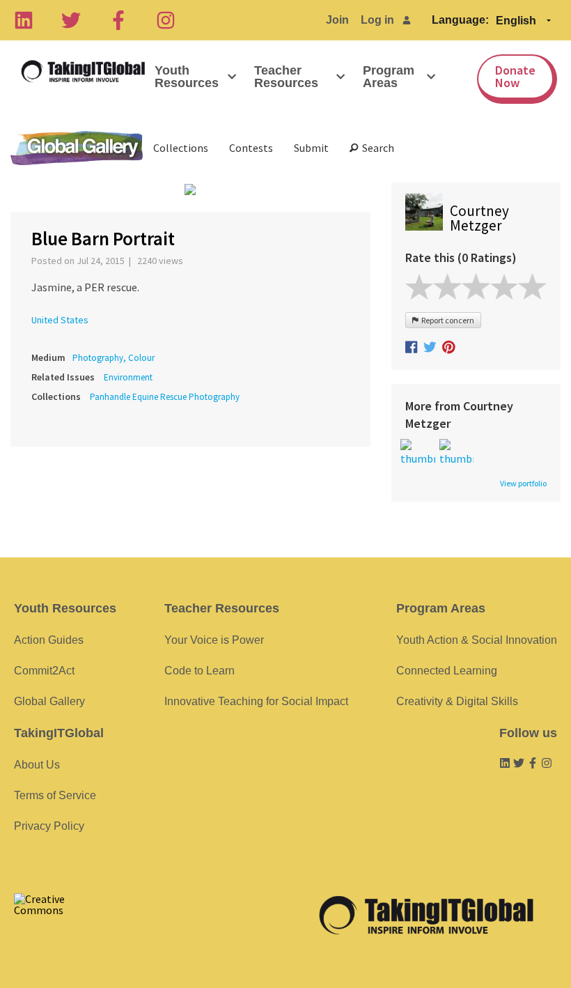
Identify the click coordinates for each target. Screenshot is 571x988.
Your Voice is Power (214, 640)
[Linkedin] (23, 20)
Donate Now (515, 76)
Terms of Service (55, 795)
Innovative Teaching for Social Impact (256, 701)
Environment (128, 377)
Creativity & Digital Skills (457, 701)
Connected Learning (446, 671)
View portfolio (523, 483)
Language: (460, 20)
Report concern (446, 320)
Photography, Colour (113, 358)
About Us (37, 765)
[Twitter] (71, 20)
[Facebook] (118, 20)
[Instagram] (165, 20)
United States (59, 320)
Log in (377, 20)
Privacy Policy (49, 826)
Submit (311, 148)
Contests (251, 148)
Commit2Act (44, 671)
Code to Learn (199, 671)
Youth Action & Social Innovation (476, 640)
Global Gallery (76, 148)
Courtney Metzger (479, 218)
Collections (180, 148)
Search (376, 148)
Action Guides (49, 640)
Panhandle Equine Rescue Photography (165, 397)
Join (337, 20)
